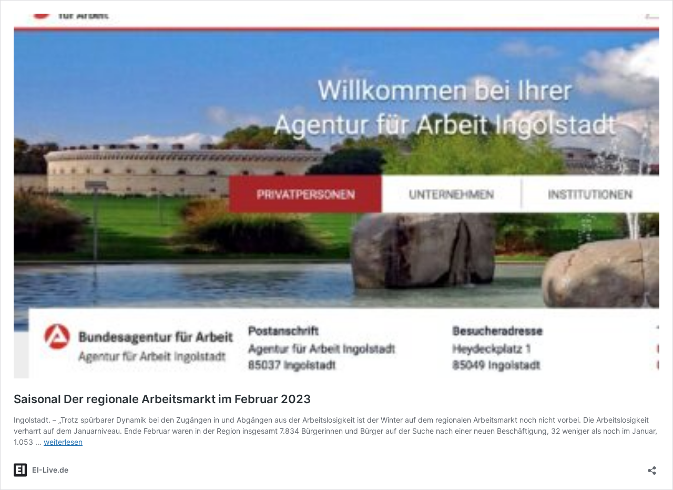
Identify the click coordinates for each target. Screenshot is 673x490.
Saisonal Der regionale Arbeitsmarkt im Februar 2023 (162, 399)
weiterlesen (63, 441)
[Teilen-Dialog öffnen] (652, 467)
